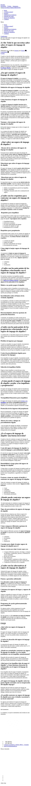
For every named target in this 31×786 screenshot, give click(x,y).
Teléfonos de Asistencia (10, 15)
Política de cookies (9, 779)
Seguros (6, 13)
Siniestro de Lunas (9, 16)
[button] (3, 4)
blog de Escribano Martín (11, 280)
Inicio (5, 10)
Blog (5, 776)
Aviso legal (7, 780)
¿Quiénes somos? (8, 12)
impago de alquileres (9, 17)
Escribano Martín (6, 68)
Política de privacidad (9, 777)
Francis (23, 50)
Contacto (6, 19)
